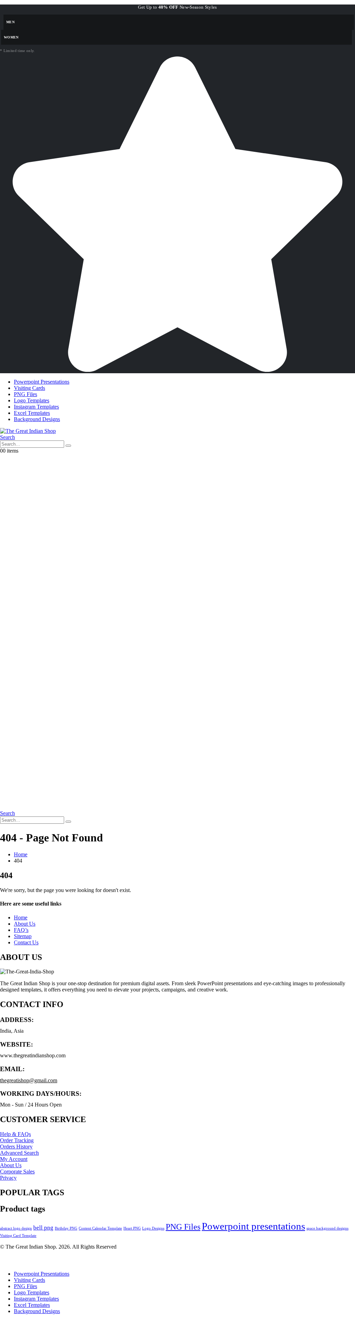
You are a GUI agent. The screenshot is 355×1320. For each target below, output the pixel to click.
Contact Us (26, 942)
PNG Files (25, 394)
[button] (7, 437)
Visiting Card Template (18, 1236)
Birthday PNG (66, 1228)
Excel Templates (32, 413)
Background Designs (37, 419)
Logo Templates (31, 400)
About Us (24, 924)
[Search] (68, 446)
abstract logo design (16, 1228)
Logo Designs (153, 1228)
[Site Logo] (28, 431)
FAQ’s (21, 930)
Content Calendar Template (100, 1228)
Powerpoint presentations (253, 1226)
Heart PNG (132, 1228)
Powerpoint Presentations (41, 382)
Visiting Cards (29, 388)
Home (20, 917)
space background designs (327, 1228)
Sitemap (23, 936)
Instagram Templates (36, 407)
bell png (43, 1227)
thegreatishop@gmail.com (28, 1080)
